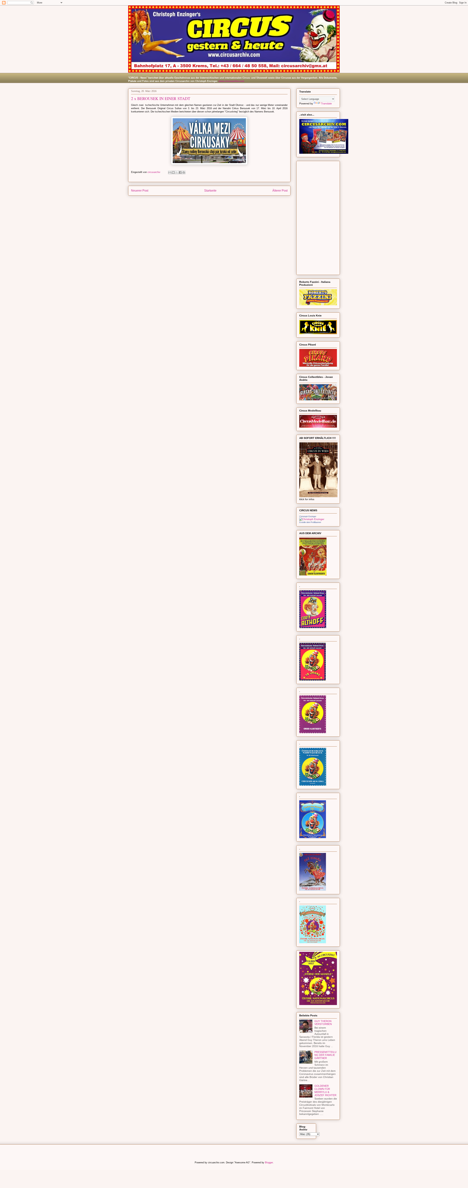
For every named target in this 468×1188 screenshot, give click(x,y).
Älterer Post (280, 190)
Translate (326, 103)
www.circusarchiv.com (231, 81)
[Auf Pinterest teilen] (184, 172)
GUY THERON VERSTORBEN (323, 1023)
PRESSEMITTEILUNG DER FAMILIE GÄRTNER (325, 1055)
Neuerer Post (139, 190)
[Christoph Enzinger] (311, 519)
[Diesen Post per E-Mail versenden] (170, 172)
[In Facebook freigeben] (180, 172)
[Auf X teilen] (177, 172)
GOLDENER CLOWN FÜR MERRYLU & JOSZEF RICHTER (325, 1090)
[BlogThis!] (173, 172)
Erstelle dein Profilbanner (310, 522)
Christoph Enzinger (307, 516)
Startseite (210, 190)
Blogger (269, 1162)
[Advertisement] (318, 217)
